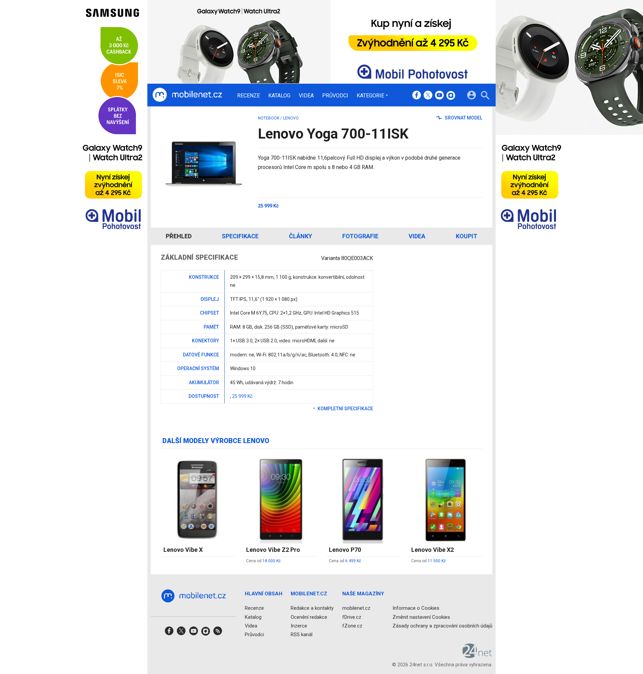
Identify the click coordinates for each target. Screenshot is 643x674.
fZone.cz (352, 626)
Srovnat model (463, 117)
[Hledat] (485, 96)
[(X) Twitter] (428, 95)
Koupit (466, 236)
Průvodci (335, 95)
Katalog (279, 95)
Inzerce (299, 626)
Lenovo (291, 118)
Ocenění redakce (309, 617)
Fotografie (360, 236)
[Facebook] (416, 95)
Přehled (179, 236)
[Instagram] (450, 95)
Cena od (263, 561)
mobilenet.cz (356, 608)
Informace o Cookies (415, 608)
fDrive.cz (351, 617)
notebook (268, 118)
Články (300, 236)
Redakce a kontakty (312, 608)
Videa (306, 95)
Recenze (248, 95)
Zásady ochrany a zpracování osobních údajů (442, 626)
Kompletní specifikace (344, 408)
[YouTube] (439, 95)
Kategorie (370, 95)
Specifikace (240, 236)
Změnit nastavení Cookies (421, 617)
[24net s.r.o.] (477, 656)
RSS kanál (301, 634)
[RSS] (217, 633)
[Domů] (187, 95)
